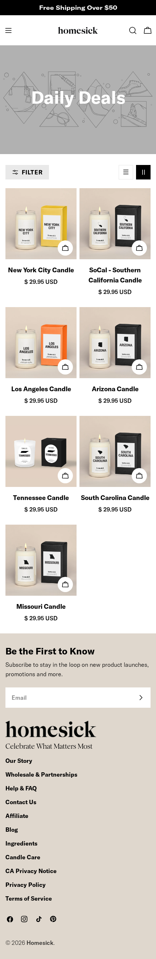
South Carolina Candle (115, 497)
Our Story (18, 760)
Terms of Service (28, 898)
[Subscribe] (141, 698)
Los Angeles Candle (41, 389)
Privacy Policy (25, 884)
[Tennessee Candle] (41, 451)
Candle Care (22, 857)
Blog (11, 829)
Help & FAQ (21, 788)
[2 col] (143, 172)
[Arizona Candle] (115, 342)
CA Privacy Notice (31, 871)
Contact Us (20, 802)
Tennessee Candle (41, 497)
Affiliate (16, 815)
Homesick (39, 942)
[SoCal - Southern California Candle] (115, 223)
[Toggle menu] (8, 30)
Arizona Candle (115, 389)
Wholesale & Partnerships (41, 774)
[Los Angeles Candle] (41, 342)
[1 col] (126, 172)
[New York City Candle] (41, 223)
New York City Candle (41, 270)
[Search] (133, 30)
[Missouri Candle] (41, 560)
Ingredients (21, 843)
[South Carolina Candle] (115, 451)
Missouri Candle (41, 606)
